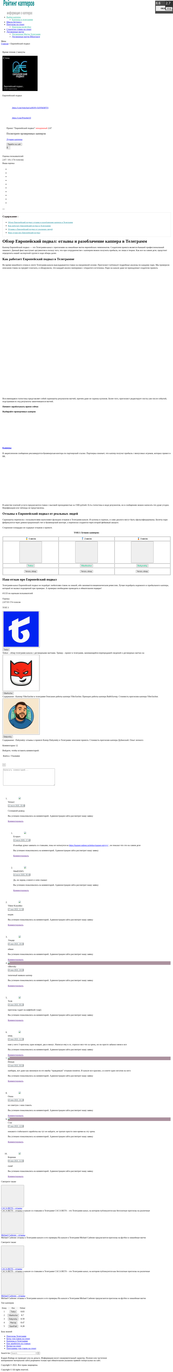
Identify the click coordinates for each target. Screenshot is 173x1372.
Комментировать (15, 821)
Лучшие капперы (14, 139)
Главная (4, 44)
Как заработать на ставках (18, 1343)
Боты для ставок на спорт (18, 1338)
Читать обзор (30, 571)
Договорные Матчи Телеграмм (26, 34)
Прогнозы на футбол (21, 27)
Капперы (6, 448)
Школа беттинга (13, 22)
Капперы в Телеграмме (17, 1341)
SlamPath (13, 1326)
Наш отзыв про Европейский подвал (24, 232)
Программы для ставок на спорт (21, 1348)
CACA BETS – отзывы (11, 1208)
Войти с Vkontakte (11, 756)
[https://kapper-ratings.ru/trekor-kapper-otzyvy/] (30, 552)
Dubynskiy (142, 566)
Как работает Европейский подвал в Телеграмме (29, 226)
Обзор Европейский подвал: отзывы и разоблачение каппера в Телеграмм (40, 222)
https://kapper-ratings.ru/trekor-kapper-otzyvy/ (88, 845)
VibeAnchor (86, 566)
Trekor (31, 566)
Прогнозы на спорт (15, 24)
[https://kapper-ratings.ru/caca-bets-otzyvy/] (12, 1196)
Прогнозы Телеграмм (16, 1336)
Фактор (13, 1323)
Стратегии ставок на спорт (18, 29)
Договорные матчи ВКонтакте (26, 36)
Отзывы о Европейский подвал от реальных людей (30, 229)
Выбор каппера (13, 17)
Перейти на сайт (14, 144)
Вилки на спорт (13, 1346)
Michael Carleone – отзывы (13, 1235)
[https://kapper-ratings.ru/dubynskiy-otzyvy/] (142, 552)
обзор (164, 8)
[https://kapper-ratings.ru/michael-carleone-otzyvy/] (12, 1223)
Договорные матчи (15, 32)
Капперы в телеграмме (22, 19)
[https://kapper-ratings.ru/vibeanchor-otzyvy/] (86, 552)
